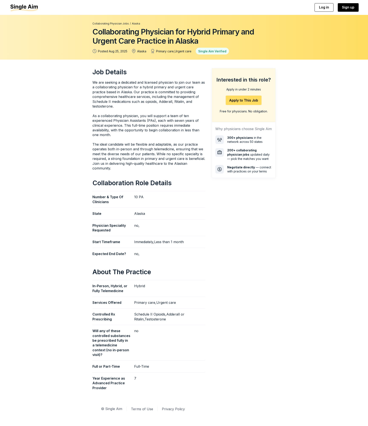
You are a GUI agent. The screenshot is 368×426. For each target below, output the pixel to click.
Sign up (348, 7)
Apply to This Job (243, 100)
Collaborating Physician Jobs (110, 23)
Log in (324, 7)
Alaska (136, 23)
